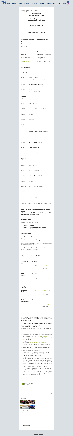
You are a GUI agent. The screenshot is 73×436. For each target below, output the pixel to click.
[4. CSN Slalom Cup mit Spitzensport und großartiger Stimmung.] (28, 404)
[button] (14, 3)
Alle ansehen (50, 398)
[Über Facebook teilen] (21, 390)
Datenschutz (41, 434)
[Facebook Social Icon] (68, 2)
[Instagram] (68, 4)
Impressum (36, 434)
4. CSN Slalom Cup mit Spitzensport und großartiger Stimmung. (27, 411)
